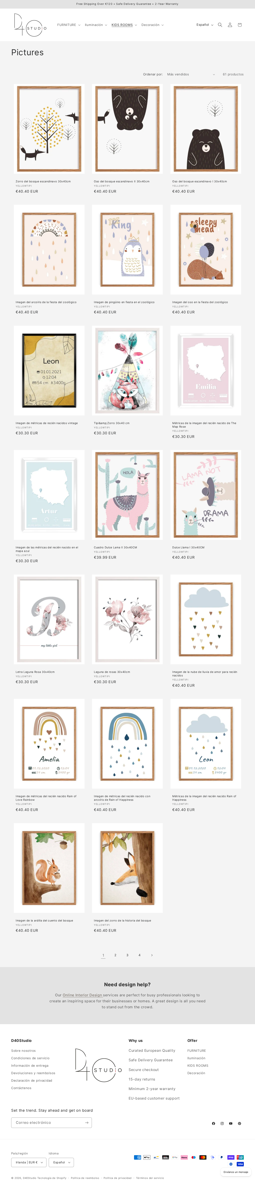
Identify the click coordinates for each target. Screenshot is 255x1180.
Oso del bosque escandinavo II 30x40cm (121, 181)
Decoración (196, 1073)
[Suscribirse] (87, 1122)
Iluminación (196, 1058)
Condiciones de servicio (30, 1058)
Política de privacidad (117, 1177)
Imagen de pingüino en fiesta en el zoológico (124, 302)
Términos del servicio (150, 1177)
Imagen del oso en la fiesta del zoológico (200, 302)
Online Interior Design (83, 995)
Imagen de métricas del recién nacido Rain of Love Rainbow (46, 798)
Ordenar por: (153, 74)
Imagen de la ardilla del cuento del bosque (44, 920)
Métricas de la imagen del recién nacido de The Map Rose (204, 424)
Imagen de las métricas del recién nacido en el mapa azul (47, 549)
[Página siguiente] (152, 955)
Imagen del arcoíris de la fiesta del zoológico (46, 302)
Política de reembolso (85, 1177)
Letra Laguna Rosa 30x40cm (35, 671)
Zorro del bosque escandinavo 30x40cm (43, 181)
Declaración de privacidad (31, 1081)
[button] (68, 24)
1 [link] (103, 955)
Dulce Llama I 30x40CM (188, 547)
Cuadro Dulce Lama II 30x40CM (115, 547)
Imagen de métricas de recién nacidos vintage (47, 423)
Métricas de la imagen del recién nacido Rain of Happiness (204, 798)
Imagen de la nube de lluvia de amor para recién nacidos (204, 673)
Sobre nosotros (23, 1051)
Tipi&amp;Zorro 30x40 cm (111, 423)
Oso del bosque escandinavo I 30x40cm (199, 181)
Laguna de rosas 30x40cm (112, 671)
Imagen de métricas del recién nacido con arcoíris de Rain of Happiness (122, 798)
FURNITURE (196, 1051)
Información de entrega (30, 1066)
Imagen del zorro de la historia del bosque (122, 920)
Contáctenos (21, 1088)
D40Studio (30, 1177)
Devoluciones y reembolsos (33, 1073)
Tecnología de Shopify (51, 1177)
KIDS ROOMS (198, 1066)
